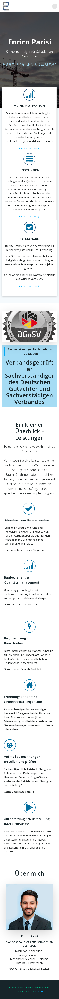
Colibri (39, 991)
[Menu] (54, 6)
